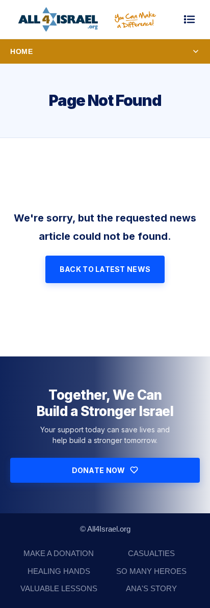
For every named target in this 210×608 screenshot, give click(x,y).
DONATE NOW (98, 470)
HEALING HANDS (59, 571)
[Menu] (189, 19)
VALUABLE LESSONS (58, 588)
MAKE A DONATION (58, 553)
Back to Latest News (105, 269)
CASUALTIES (151, 553)
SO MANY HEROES (151, 571)
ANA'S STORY (151, 588)
